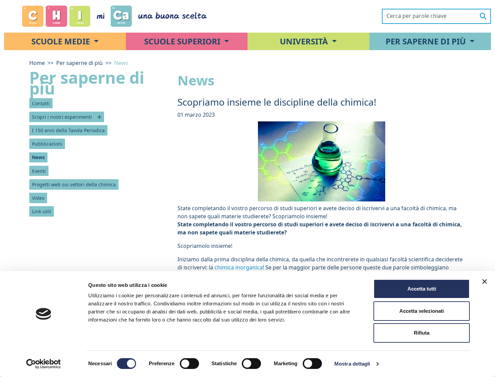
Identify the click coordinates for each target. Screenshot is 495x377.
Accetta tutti (421, 289)
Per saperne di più (79, 63)
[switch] (189, 363)
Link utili (41, 211)
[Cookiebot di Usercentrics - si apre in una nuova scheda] (43, 364)
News (38, 157)
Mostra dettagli (352, 364)
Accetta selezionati (421, 311)
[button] (65, 41)
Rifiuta (421, 333)
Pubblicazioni (47, 144)
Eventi (39, 171)
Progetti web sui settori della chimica (74, 184)
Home (37, 63)
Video (38, 198)
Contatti (41, 103)
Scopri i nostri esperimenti (62, 117)
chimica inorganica (238, 267)
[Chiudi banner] (484, 281)
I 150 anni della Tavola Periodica (68, 130)
